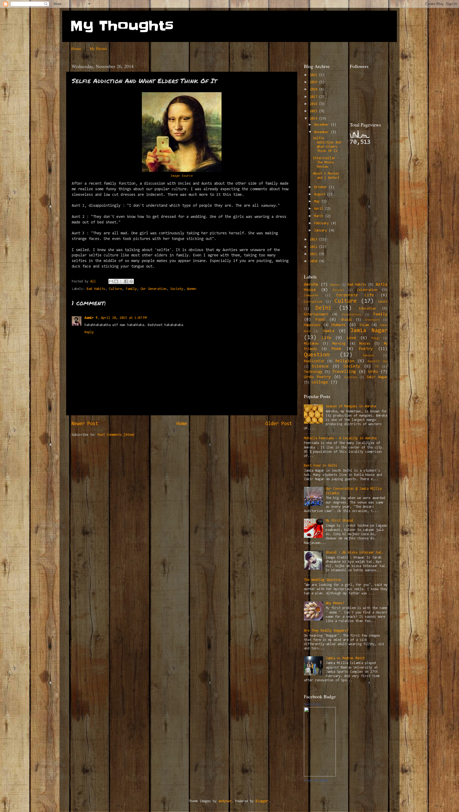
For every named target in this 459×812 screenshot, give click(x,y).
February (322, 223)
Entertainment (316, 314)
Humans (339, 325)
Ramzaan (368, 355)
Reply (89, 332)
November (322, 132)
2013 (314, 239)
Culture (115, 289)
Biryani (338, 290)
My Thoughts (121, 25)
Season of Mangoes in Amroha (351, 406)
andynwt (224, 801)
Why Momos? (335, 603)
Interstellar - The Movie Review (326, 162)
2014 (314, 118)
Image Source (182, 175)
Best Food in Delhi (320, 465)
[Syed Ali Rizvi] (320, 775)
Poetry (366, 349)
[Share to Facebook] (126, 281)
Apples (335, 285)
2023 (314, 75)
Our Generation (154, 289)
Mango (376, 338)
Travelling (344, 372)
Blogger (262, 801)
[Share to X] (121, 281)
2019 (314, 82)
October (321, 187)
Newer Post (84, 423)
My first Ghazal (340, 520)
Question (316, 355)
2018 (314, 89)
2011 (314, 254)
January (321, 230)
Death (383, 301)
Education (367, 308)
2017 (314, 97)
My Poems (98, 48)
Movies (364, 343)
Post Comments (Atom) (116, 435)
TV (377, 366)
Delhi (324, 308)
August (320, 194)
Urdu (373, 372)
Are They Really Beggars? (326, 630)
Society (176, 289)
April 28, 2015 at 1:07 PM (124, 318)
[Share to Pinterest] (131, 281)
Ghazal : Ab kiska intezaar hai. (354, 552)
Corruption (313, 301)
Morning (338, 343)
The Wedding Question (322, 580)
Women (191, 289)
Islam (364, 325)
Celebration (367, 290)
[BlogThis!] (116, 281)
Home (76, 48)
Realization (314, 361)
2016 (314, 104)
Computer (311, 295)
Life (326, 338)
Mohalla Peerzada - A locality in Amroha (340, 438)
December (322, 124)
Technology (313, 372)
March (319, 216)
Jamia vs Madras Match (345, 658)
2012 (314, 247)
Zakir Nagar (377, 377)
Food (320, 320)
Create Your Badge (316, 780)
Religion (344, 361)
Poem (336, 349)
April (319, 208)
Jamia (328, 331)
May (317, 201)
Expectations (351, 314)
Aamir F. (91, 318)
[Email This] (111, 281)
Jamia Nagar (369, 331)
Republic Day (378, 361)
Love (351, 338)
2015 (314, 111)
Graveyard (372, 320)
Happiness (312, 325)
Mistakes (311, 343)
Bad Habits (96, 289)
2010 (314, 261)
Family (131, 289)
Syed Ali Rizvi (312, 704)
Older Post (278, 423)
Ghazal (346, 320)
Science (320, 366)
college (319, 382)
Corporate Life (355, 295)
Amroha (311, 284)
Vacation (350, 377)
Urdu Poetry (317, 377)
